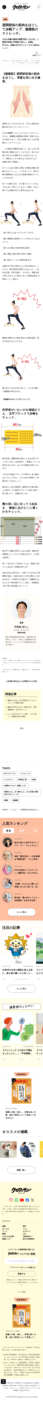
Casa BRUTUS (28, 1383)
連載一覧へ (21, 1170)
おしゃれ (5, 1229)
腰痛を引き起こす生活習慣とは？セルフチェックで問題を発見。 (22, 701)
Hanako (5, 1385)
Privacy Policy (24, 1390)
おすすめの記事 (8, 1236)
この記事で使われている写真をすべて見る (21, 681)
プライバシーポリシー (30, 1280)
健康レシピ (6, 1239)
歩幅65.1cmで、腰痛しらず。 (15, 785)
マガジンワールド (31, 1388)
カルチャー (27, 1231)
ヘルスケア (8, 779)
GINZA (36, 1383)
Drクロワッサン (10, 773)
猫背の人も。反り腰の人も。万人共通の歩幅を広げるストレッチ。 (21, 793)
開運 (4, 1234)
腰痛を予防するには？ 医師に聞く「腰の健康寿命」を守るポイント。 (22, 708)
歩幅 (33, 779)
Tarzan (20, 1385)
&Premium (13, 1385)
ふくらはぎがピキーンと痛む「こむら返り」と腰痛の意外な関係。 (22, 715)
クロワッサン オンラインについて (13, 1347)
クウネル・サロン (8, 1388)
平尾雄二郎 (22, 779)
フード (4, 1231)
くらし (25, 1229)
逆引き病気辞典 (28, 1239)
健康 (5, 19)
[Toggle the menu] (4, 7)
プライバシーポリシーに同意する (22, 1267)
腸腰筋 (15, 800)
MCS (23, 1388)
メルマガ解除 (21, 1292)
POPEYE (18, 1383)
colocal (26, 1385)
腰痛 (6, 800)
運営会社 (29, 1347)
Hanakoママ (35, 1385)
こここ (18, 1388)
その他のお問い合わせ (19, 1350)
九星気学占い (28, 1236)
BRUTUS (11, 1383)
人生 (24, 1234)
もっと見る (21, 912)
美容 (24, 1226)
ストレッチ (25, 773)
